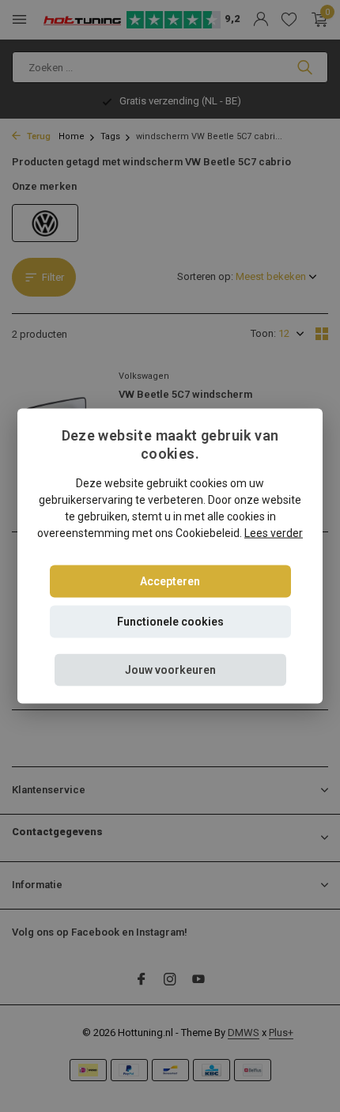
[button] (170, 669)
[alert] (170, 556)
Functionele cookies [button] (170, 621)
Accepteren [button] (170, 580)
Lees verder (273, 532)
